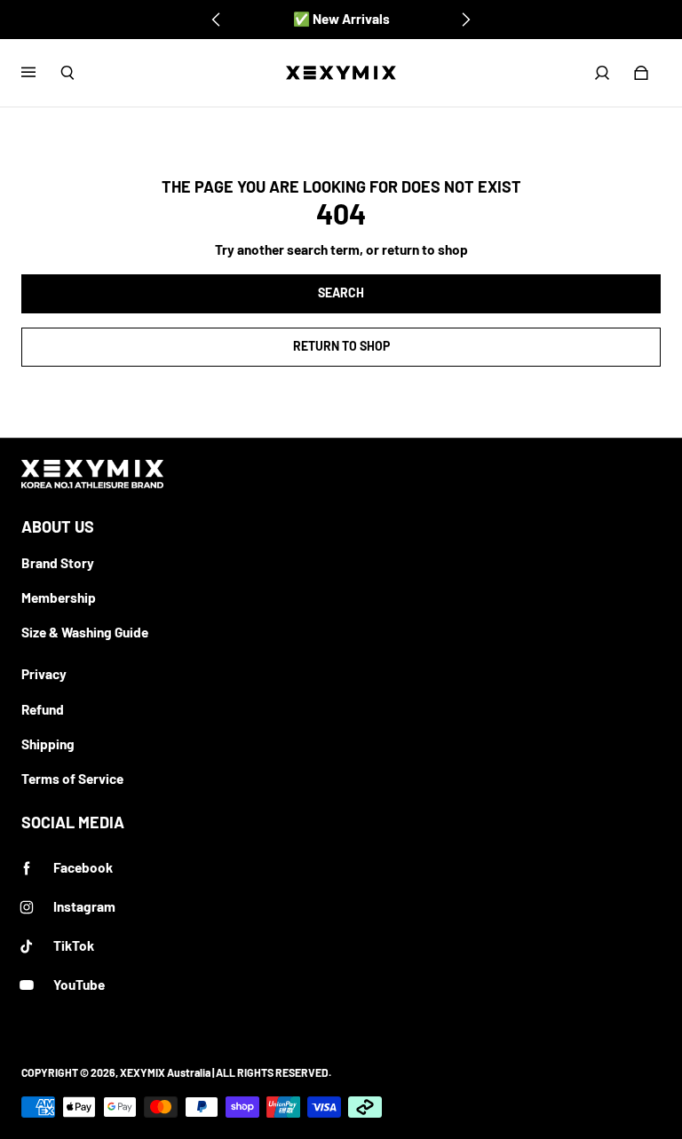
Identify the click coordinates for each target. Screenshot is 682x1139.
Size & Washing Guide (84, 632)
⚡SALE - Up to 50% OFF (341, 19)
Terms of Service (72, 779)
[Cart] (641, 72)
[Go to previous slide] (216, 19)
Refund (42, 709)
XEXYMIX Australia (165, 1072)
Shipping (48, 744)
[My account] (602, 72)
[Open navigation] (40, 72)
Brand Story (57, 563)
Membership (58, 597)
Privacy (44, 674)
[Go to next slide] (465, 19)
